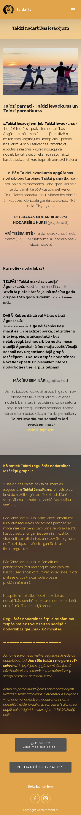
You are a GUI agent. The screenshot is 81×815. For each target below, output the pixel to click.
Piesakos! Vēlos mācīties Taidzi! (40, 744)
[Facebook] (35, 798)
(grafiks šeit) (58, 222)
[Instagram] (46, 798)
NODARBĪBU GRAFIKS (40, 767)
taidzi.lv (24, 10)
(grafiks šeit (57, 380)
